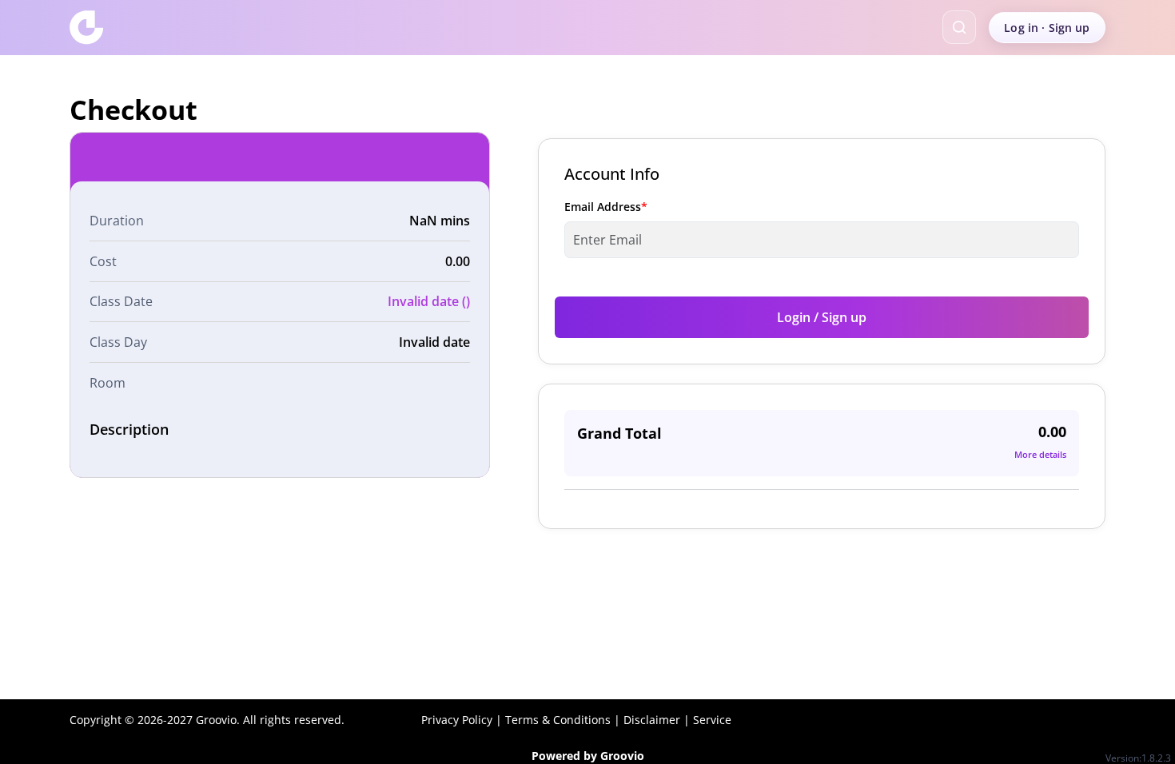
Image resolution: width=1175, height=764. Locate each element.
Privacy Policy (456, 719)
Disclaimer (651, 719)
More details (1040, 454)
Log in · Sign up (1046, 27)
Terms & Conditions (558, 719)
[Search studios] (959, 27)
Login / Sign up (821, 317)
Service (712, 719)
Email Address (605, 206)
